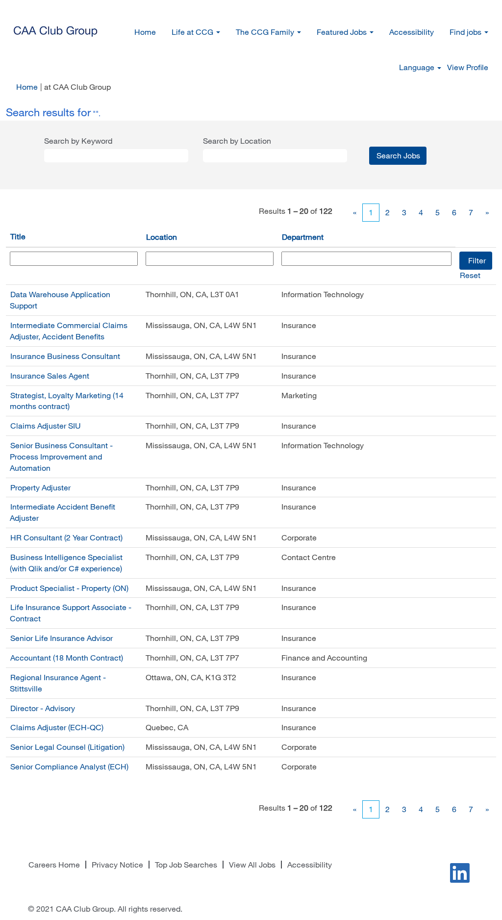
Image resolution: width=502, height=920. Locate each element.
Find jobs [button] (466, 32)
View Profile (467, 67)
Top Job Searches (186, 864)
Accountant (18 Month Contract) (66, 658)
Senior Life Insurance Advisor (61, 638)
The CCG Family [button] (266, 32)
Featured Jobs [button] (343, 32)
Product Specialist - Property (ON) (69, 588)
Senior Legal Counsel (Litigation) (67, 747)
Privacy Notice (117, 864)
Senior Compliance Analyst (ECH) (69, 766)
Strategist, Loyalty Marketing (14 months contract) (67, 400)
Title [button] (17, 236)
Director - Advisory (42, 708)
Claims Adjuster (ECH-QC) (56, 727)
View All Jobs (252, 864)
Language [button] (417, 67)
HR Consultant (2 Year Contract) (66, 537)
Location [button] (161, 237)
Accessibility (411, 32)
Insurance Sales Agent (49, 376)
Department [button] (303, 237)
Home (145, 32)
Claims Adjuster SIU (45, 426)
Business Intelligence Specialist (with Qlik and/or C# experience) (66, 562)
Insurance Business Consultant (65, 356)
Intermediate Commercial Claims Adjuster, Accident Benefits (68, 330)
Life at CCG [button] (193, 32)
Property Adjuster (40, 487)
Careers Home (54, 864)
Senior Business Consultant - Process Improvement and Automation (61, 456)
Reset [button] (470, 275)
